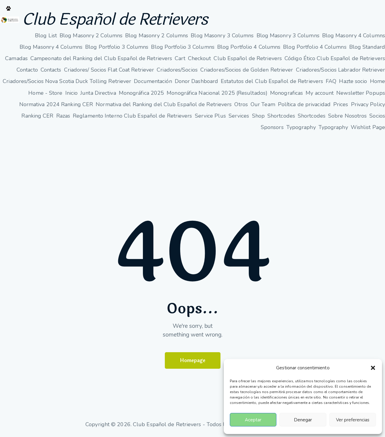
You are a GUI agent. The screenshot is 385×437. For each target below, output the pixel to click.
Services (239, 115)
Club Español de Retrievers (115, 20)
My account (320, 93)
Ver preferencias (352, 420)
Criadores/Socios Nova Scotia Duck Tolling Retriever (67, 81)
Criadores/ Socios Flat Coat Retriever (109, 69)
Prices (340, 104)
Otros (241, 104)
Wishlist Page (368, 127)
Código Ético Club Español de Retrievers (335, 58)
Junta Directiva (98, 93)
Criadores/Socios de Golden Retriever (246, 69)
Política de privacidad (304, 104)
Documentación (153, 81)
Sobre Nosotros (347, 115)
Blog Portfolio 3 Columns (116, 47)
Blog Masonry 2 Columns (91, 35)
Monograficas (286, 93)
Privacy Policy (368, 104)
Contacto (27, 69)
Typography (301, 127)
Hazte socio (353, 81)
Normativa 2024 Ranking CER (56, 104)
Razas (63, 115)
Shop (258, 115)
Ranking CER (37, 115)
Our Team (263, 104)
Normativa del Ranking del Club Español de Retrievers (164, 104)
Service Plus (210, 115)
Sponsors (272, 127)
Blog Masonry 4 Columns (353, 35)
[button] (373, 368)
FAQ (331, 81)
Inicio (71, 93)
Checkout (199, 58)
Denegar (303, 420)
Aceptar (253, 420)
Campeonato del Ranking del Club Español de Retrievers (101, 58)
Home (377, 81)
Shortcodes (281, 115)
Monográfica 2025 (141, 93)
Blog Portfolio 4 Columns (248, 47)
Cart (180, 58)
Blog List (46, 35)
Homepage (192, 360)
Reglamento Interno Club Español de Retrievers (132, 115)
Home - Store (45, 93)
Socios (377, 115)
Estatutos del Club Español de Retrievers (272, 81)
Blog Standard (367, 47)
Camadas (16, 58)
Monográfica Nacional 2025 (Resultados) (217, 93)
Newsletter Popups (360, 93)
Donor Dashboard (196, 81)
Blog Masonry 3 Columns (222, 35)
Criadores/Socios (177, 69)
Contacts (51, 69)
